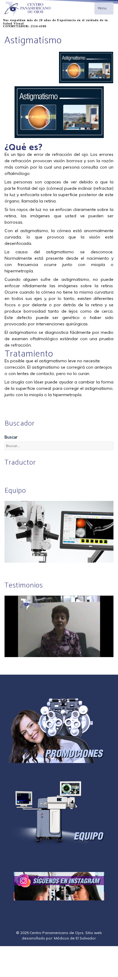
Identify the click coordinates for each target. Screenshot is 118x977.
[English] (8, 475)
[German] (22, 475)
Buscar (11, 436)
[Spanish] (15, 475)
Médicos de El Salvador (75, 938)
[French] (29, 475)
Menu (105, 10)
